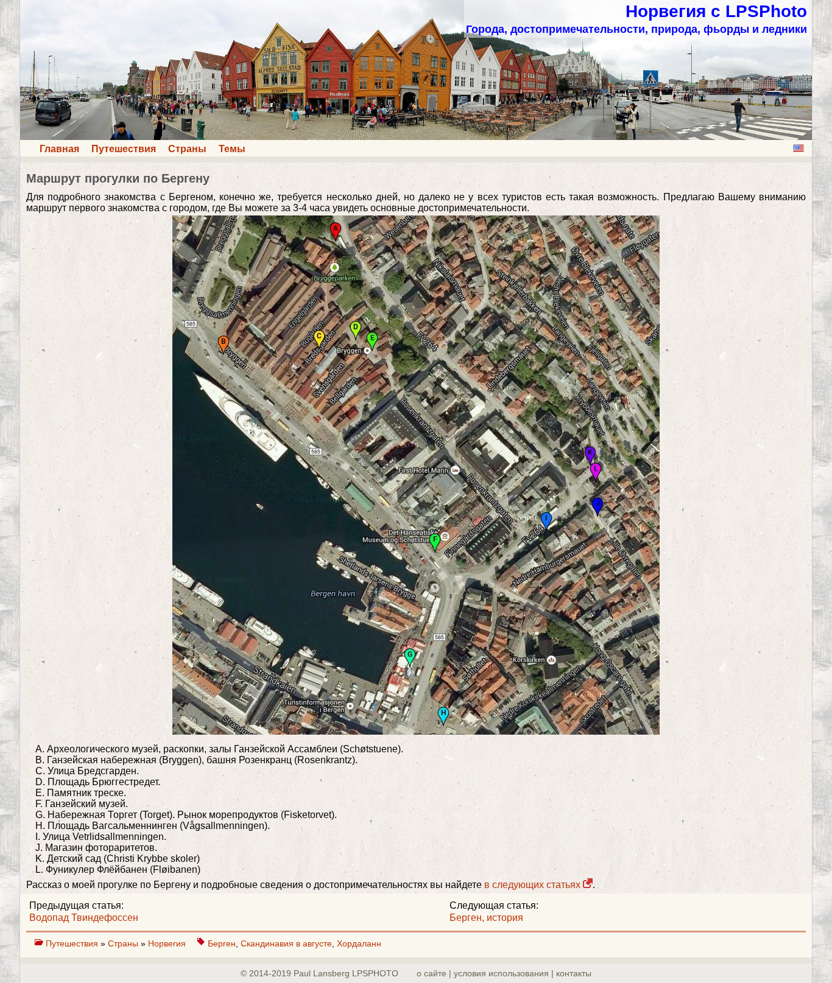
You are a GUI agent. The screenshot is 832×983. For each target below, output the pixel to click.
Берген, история (486, 917)
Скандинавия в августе (286, 943)
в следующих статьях (533, 885)
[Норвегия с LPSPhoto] (416, 136)
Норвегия (168, 943)
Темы (232, 149)
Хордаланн (359, 943)
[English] (798, 148)
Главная (59, 149)
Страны (187, 149)
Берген (222, 943)
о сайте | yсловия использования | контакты (504, 973)
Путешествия (123, 149)
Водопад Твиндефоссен (83, 917)
